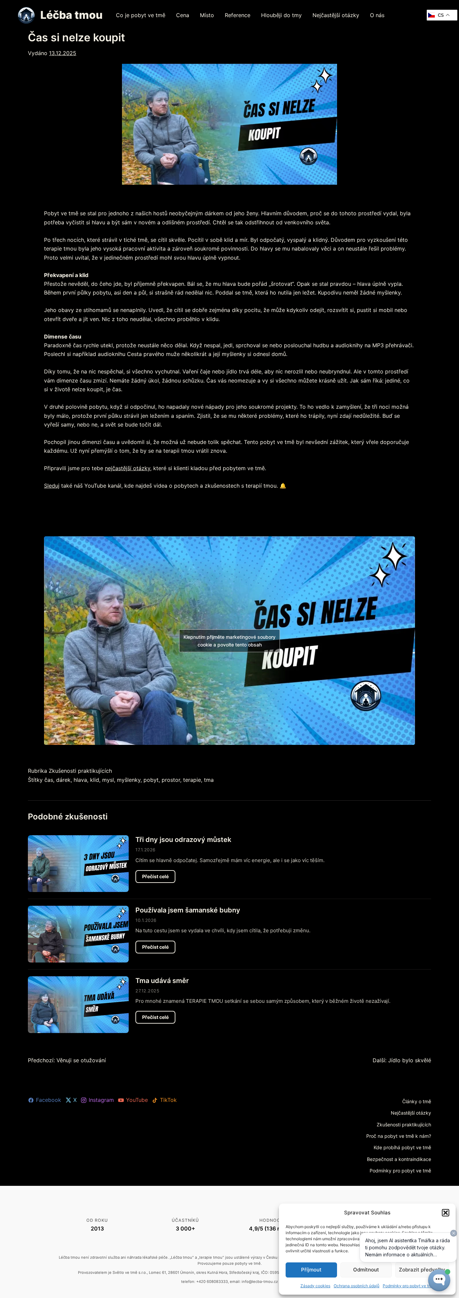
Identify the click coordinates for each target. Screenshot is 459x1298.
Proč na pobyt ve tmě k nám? (398, 1136)
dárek (63, 779)
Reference (237, 15)
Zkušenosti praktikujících (80, 770)
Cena (182, 15)
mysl (108, 779)
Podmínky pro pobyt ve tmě (400, 1170)
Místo (207, 15)
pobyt (151, 779)
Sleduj (51, 485)
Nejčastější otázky (335, 15)
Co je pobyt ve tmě (140, 15)
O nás (377, 15)
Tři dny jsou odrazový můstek (183, 840)
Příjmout (311, 1269)
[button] (445, 1212)
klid (94, 779)
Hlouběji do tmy (281, 15)
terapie (192, 779)
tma (209, 779)
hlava (80, 779)
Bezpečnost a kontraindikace (399, 1159)
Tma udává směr (162, 981)
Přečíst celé (158, 878)
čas (48, 779)
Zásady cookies (315, 1285)
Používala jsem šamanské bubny (187, 910)
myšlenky (128, 779)
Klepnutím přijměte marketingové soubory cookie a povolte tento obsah (229, 640)
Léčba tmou (71, 14)
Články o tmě (416, 1101)
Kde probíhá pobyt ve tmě (402, 1147)
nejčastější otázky (127, 468)
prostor (171, 779)
